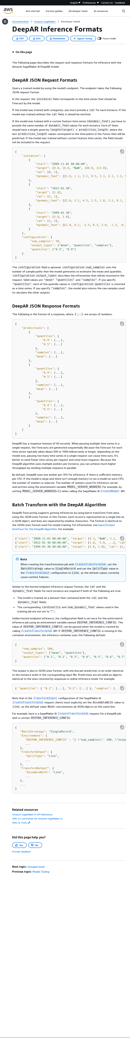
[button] (22, 52)
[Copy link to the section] (9, 80)
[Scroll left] (23, 11)
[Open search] (124, 11)
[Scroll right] (111, 11)
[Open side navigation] (5, 21)
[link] (70, 21)
